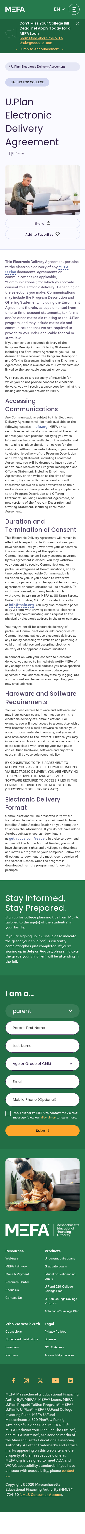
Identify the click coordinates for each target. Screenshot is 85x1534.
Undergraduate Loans (60, 1258)
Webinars (12, 1258)
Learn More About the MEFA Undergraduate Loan (41, 40)
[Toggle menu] (74, 9)
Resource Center (17, 1282)
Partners (11, 1355)
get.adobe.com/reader (27, 838)
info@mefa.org (21, 605)
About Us (12, 1290)
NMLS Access (54, 1347)
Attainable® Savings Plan (62, 1311)
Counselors (13, 1332)
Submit (42, 1130)
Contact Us (13, 1298)
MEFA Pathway (16, 1266)
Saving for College (27, 82)
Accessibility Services (60, 1355)
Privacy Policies (55, 1332)
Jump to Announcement (39, 49)
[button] (59, 9)
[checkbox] (42, 1115)
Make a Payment (17, 1274)
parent (22, 1011)
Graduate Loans (56, 1266)
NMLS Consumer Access (40, 1494)
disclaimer (48, 1117)
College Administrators (21, 1339)
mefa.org (40, 426)
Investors (12, 1347)
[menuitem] (23, 1258)
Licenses (51, 1339)
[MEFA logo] (15, 9)
